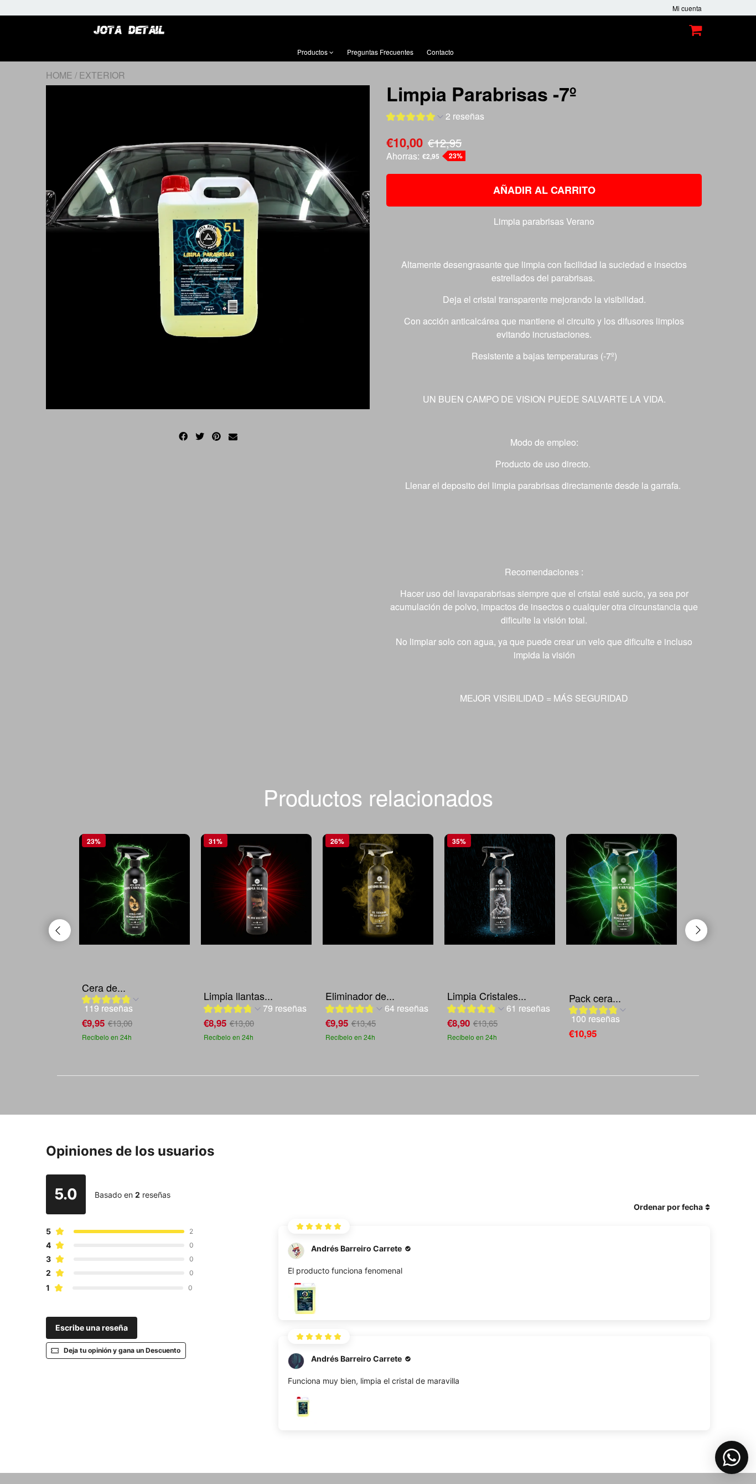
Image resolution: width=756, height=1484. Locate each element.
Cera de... (104, 987)
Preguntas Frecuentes (380, 51)
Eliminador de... (360, 995)
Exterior (102, 75)
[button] (435, 117)
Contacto (440, 51)
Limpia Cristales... (486, 995)
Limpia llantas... (238, 995)
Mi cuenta (687, 8)
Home (59, 75)
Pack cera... (595, 998)
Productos (313, 51)
